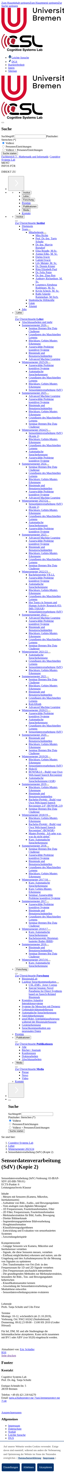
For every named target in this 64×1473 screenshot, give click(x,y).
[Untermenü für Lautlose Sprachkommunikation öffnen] (57, 982)
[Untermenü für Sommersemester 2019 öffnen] (47, 785)
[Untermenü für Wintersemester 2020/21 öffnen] (49, 711)
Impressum (14, 1425)
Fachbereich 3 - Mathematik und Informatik (24, 156)
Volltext (9, 143)
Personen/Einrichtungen (18, 146)
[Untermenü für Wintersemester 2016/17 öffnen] (49, 929)
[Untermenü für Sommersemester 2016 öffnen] (47, 945)
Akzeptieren (45, 1467)
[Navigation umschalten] (2, 122)
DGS (11, 1438)
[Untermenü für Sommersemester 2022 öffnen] (47, 615)
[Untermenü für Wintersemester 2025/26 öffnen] (49, 363)
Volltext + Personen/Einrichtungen (24, 150)
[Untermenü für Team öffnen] (29, 230)
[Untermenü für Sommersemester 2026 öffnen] (47, 326)
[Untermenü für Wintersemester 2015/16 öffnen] (49, 960)
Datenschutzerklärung (29, 1458)
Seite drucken (8, 1355)
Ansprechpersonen (11, 1412)
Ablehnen (28, 1467)
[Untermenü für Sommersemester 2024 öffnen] (47, 464)
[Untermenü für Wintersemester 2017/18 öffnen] (49, 880)
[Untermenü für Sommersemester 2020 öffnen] (47, 735)
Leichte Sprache (17, 1434)
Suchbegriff (8, 136)
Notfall (12, 1431)
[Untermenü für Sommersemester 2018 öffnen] (47, 846)
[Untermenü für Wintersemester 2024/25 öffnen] (49, 430)
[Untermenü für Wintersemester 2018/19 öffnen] (49, 815)
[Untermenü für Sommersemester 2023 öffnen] (47, 535)
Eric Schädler (27, 1349)
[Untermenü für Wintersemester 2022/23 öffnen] (49, 572)
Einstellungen (10, 1467)
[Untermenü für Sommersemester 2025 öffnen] (47, 393)
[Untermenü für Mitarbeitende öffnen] (45, 233)
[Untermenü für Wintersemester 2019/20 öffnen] (49, 757)
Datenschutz (15, 1428)
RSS (3, 1352)
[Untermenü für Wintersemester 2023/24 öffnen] (49, 501)
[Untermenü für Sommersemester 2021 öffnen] (47, 677)
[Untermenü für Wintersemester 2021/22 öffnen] (49, 652)
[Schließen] (16, 220)
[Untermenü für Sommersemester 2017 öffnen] (47, 902)
